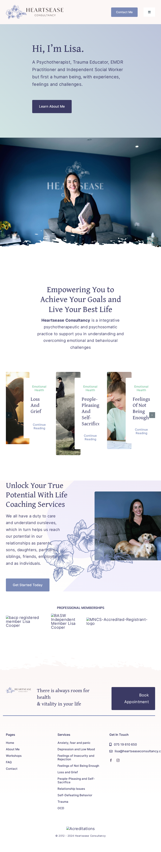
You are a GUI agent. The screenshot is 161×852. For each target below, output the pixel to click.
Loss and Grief (36, 405)
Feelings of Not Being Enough (141, 408)
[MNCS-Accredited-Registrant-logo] (120, 619)
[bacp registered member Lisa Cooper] (25, 617)
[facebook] (111, 760)
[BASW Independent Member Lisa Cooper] (65, 615)
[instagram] (118, 760)
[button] (9, 415)
